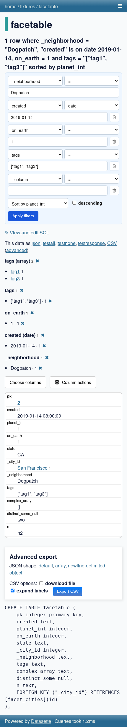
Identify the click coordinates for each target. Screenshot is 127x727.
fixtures (27, 6)
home (11, 6)
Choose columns (25, 382)
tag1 (15, 271)
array (60, 565)
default (46, 565)
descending (89, 203)
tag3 (15, 278)
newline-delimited (86, 565)
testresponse (91, 243)
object (15, 572)
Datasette (41, 721)
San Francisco (32, 467)
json (36, 243)
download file (59, 583)
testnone (67, 243)
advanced (16, 250)
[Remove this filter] (114, 117)
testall (49, 243)
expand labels (31, 590)
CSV (112, 243)
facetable (48, 6)
